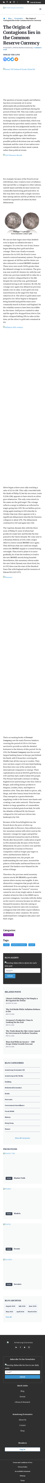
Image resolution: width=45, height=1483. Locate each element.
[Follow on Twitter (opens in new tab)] (10, 2)
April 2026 (20, 1312)
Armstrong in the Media (14, 1076)
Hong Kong (9, 1123)
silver (32, 945)
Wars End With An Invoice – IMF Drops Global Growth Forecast (20, 1043)
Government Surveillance (14, 1105)
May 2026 (9, 1312)
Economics (18, 18)
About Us (22, 1420)
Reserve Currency (19, 945)
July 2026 (22, 1306)
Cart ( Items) (35, 2)
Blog (10, 18)
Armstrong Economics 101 (15, 1070)
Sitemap (22, 1476)
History (7, 1117)
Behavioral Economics (13, 1088)
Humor (7, 1129)
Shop (22, 1431)
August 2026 (10, 1306)
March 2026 (32, 1312)
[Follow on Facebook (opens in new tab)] (7, 2)
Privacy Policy (22, 1467)
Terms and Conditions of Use (22, 1462)
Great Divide (9, 1111)
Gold (6, 945)
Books (7, 1094)
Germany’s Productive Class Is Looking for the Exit (19, 1021)
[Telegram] (12, 59)
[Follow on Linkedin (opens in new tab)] (4, 2)
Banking (8, 1082)
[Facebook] (5, 59)
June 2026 (32, 1306)
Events (22, 1397)
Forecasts (8, 1099)
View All (9, 1317)
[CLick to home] (5, 18)
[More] (16, 59)
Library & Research (22, 1402)
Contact (22, 1425)
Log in (22, 1449)
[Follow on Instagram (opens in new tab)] (14, 2)
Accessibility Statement (22, 1471)
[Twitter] (8, 59)
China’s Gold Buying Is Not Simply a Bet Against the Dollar (22, 999)
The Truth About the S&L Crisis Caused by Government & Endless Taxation (23, 1032)
